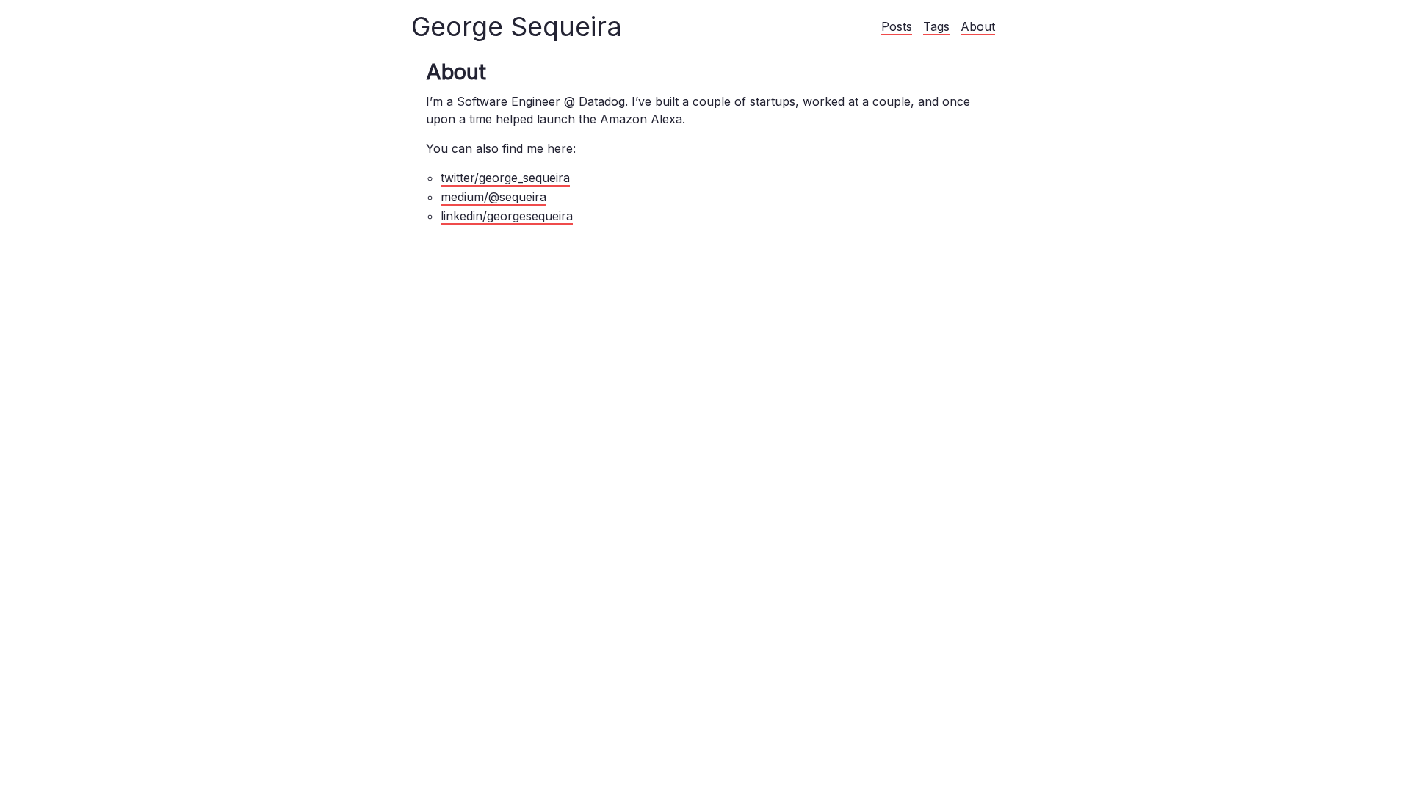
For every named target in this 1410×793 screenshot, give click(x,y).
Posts (896, 26)
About (978, 26)
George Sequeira (516, 26)
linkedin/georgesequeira (507, 216)
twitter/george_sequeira (505, 177)
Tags (936, 26)
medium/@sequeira (493, 196)
